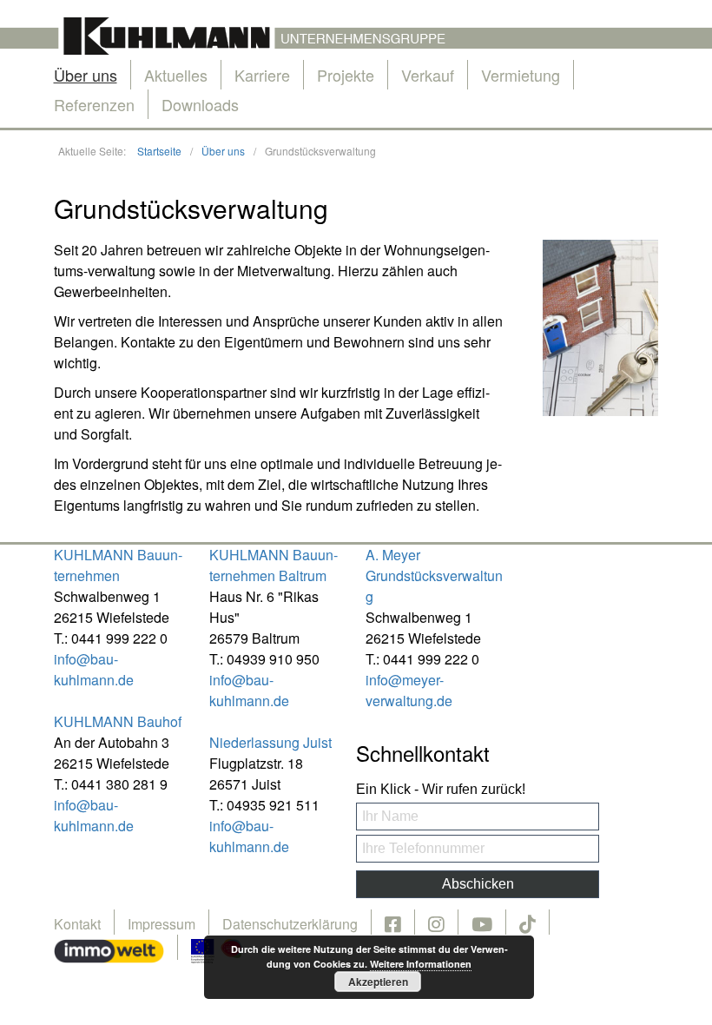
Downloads (200, 104)
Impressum (161, 924)
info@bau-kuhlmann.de (94, 669)
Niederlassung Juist (270, 742)
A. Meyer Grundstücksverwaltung (434, 575)
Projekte (345, 74)
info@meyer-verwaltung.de (409, 690)
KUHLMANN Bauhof (117, 721)
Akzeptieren (378, 981)
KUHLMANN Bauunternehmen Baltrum (273, 565)
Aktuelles (176, 74)
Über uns (85, 74)
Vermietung (520, 74)
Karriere (262, 74)
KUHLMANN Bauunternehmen (118, 565)
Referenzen (94, 104)
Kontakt (77, 924)
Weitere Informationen (420, 963)
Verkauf (427, 74)
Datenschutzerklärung (290, 924)
